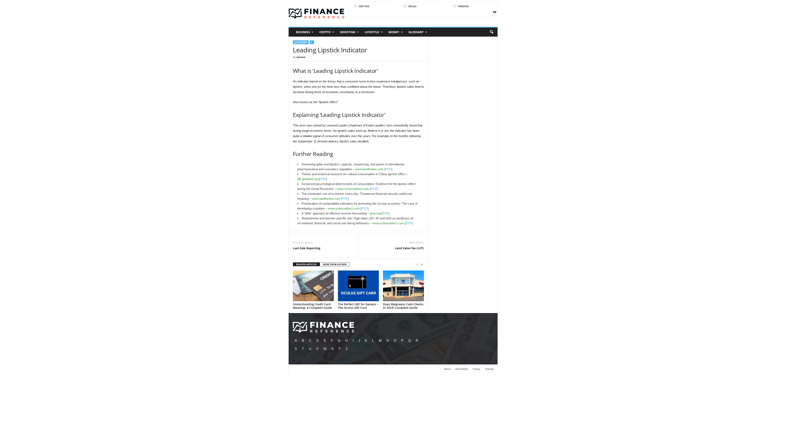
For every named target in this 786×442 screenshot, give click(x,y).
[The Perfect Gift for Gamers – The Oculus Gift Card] (358, 286)
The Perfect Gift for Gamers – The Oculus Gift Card (358, 306)
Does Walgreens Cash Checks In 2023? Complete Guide (403, 306)
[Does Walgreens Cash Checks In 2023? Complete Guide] (403, 286)
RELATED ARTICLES (306, 264)
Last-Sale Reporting (306, 248)
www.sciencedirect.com (353, 189)
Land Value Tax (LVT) (409, 248)
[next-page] (422, 264)
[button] (491, 32)
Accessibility (461, 368)
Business (303, 32)
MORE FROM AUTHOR (335, 264)
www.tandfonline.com (369, 169)
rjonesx (300, 57)
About (447, 368)
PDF (388, 169)
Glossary (416, 32)
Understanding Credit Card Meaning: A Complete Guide (312, 306)
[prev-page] (417, 264)
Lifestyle (372, 32)
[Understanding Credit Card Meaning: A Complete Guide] (313, 286)
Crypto (325, 32)
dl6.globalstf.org (307, 179)
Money (393, 32)
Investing (347, 32)
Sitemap (489, 368)
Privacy (476, 368)
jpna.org (375, 213)
